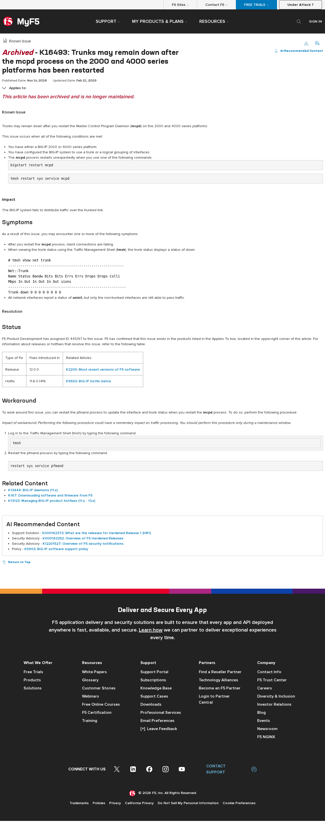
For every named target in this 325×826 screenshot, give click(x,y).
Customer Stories (99, 688)
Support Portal (154, 671)
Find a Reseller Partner (220, 671)
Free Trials (33, 671)
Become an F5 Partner (219, 688)
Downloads (150, 704)
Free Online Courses (101, 704)
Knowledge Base (156, 688)
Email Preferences (157, 720)
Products (32, 680)
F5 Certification (96, 712)
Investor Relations (274, 704)
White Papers (94, 671)
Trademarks (79, 803)
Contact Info (269, 671)
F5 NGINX (266, 736)
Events (263, 720)
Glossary (90, 680)
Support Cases (154, 696)
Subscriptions (153, 680)
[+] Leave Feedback (158, 728)
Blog (261, 712)
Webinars (90, 696)
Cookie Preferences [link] (239, 803)
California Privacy (139, 803)
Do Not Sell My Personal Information (188, 803)
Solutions (33, 688)
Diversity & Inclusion (276, 696)
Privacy (115, 803)
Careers (264, 688)
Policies (99, 803)
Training (89, 720)
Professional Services (160, 712)
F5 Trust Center (272, 680)
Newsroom (267, 728)
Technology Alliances (218, 680)
